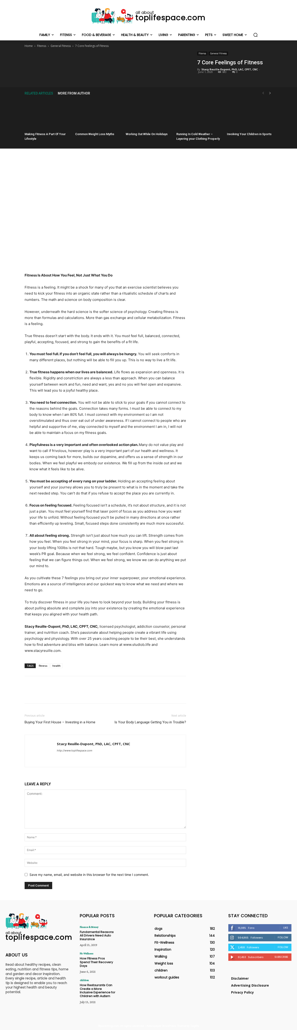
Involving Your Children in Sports (249, 134)
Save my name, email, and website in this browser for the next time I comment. (89, 875)
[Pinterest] (105, 61)
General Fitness (61, 46)
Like (285, 927)
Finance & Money (89, 927)
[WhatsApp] (115, 61)
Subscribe (281, 957)
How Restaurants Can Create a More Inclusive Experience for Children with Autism (97, 990)
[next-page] (270, 93)
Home (29, 46)
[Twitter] (94, 61)
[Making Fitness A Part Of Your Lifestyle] (47, 114)
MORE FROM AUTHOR (74, 93)
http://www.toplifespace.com (74, 750)
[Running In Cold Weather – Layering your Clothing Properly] (199, 114)
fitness (43, 665)
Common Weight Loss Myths (94, 134)
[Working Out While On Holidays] (148, 114)
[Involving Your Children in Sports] (249, 114)
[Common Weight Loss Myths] (98, 114)
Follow (283, 937)
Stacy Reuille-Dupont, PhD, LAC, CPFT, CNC (229, 69)
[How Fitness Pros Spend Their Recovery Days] (130, 961)
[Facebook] (83, 61)
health (56, 665)
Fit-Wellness (86, 953)
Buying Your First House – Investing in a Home (60, 722)
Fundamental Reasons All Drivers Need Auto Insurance (97, 935)
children (84, 980)
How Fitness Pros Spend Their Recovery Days (96, 962)
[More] (127, 61)
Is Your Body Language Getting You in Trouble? (150, 722)
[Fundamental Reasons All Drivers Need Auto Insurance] (130, 934)
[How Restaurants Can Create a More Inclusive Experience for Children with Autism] (130, 987)
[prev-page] (263, 93)
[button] (255, 34)
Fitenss (41, 46)
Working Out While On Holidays (147, 134)
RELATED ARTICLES (39, 93)
